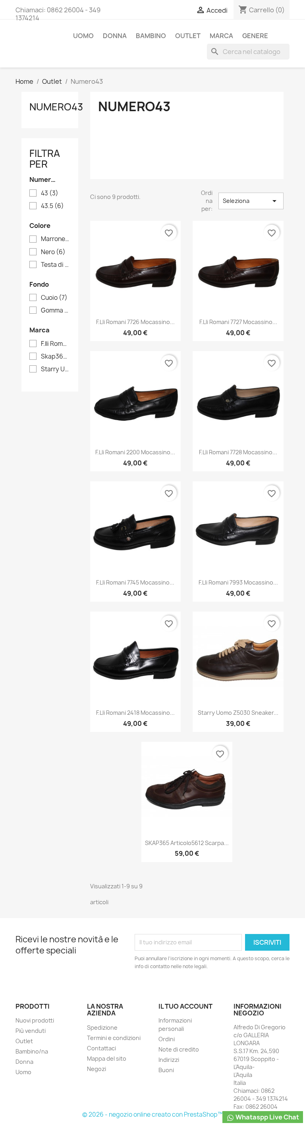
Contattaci (101, 1048)
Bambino (151, 35)
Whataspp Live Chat (266, 1117)
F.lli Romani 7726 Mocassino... (135, 322)
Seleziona (251, 201)
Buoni (166, 1070)
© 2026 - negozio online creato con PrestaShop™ (152, 1114)
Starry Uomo (55, 369)
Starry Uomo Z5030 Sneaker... (238, 712)
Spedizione (102, 1027)
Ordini (166, 1039)
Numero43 (56, 107)
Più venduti (30, 1030)
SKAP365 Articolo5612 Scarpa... (187, 843)
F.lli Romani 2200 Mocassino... (135, 452)
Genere (255, 35)
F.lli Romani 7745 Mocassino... (135, 582)
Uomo (83, 35)
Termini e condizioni (114, 1038)
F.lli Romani (55, 344)
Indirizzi (168, 1059)
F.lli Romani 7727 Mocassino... (238, 322)
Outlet (188, 35)
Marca (221, 35)
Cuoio (54, 298)
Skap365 (55, 357)
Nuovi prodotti (34, 1020)
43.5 (52, 206)
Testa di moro (55, 265)
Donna (115, 35)
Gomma (55, 311)
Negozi (96, 1069)
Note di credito (178, 1049)
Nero (53, 252)
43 (49, 193)
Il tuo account (185, 1006)
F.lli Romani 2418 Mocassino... (135, 712)
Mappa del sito (106, 1058)
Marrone (55, 239)
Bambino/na (31, 1051)
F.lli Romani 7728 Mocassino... (238, 452)
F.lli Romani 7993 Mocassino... (238, 582)
